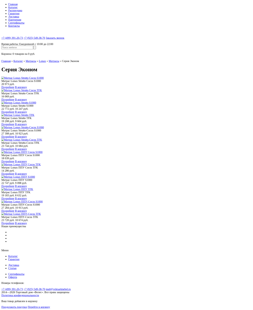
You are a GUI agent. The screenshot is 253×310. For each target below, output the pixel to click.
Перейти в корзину (39, 307)
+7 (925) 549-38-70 (34, 37)
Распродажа (15, 10)
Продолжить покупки (14, 307)
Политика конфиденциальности (20, 295)
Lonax (42, 61)
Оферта (12, 277)
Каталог (13, 7)
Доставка (13, 16)
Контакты (14, 25)
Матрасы (31, 61)
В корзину (21, 87)
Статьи (12, 268)
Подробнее (7, 87)
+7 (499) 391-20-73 (12, 37)
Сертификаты (16, 22)
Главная (13, 4)
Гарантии (13, 13)
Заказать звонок (55, 37)
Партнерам (14, 19)
